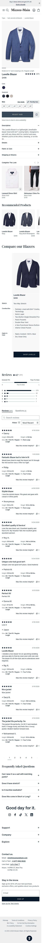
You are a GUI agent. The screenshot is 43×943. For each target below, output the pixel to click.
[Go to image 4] (16, 66)
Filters (14, 422)
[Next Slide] (38, 162)
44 (20, 106)
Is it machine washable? (12, 790)
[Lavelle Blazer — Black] (7, 96)
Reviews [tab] (7, 410)
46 (25, 106)
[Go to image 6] (25, 66)
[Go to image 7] (29, 66)
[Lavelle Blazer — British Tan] (11, 96)
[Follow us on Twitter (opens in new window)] (26, 815)
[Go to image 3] (12, 66)
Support (6, 827)
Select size (17, 114)
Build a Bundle (20, 5)
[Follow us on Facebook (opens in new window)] (15, 815)
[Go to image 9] (37, 66)
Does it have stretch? (11, 783)
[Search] (7, 10)
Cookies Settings (31, 926)
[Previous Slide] (34, 162)
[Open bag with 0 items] (38, 10)
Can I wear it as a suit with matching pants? (17, 775)
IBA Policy (10, 923)
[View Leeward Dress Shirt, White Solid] (12, 178)
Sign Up (20, 899)
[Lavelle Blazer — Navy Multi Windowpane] (3, 96)
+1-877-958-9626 (19, 861)
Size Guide (21, 102)
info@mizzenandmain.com (17, 858)
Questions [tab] (20, 410)
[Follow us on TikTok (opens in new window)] (20, 815)
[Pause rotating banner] (39, 3)
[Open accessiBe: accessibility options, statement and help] (29, 938)
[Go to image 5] (21, 66)
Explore (5, 841)
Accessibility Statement (14, 926)
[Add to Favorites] (36, 114)
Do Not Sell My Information (25, 923)
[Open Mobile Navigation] (4, 10)
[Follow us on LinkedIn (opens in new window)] (31, 815)
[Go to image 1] (4, 66)
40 (9, 106)
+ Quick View (11, 229)
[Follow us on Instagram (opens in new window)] (9, 815)
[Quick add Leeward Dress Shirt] (20, 189)
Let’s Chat (15, 864)
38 (4, 106)
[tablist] (14, 411)
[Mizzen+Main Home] (20, 10)
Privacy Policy (32, 920)
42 (14, 106)
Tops (3, 18)
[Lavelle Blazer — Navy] (3, 87)
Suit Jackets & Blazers (14, 18)
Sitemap (5, 920)
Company (6, 834)
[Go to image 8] (33, 66)
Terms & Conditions (18, 920)
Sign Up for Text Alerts (10, 903)
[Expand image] (20, 44)
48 (30, 106)
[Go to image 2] (8, 66)
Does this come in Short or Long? (16, 796)
